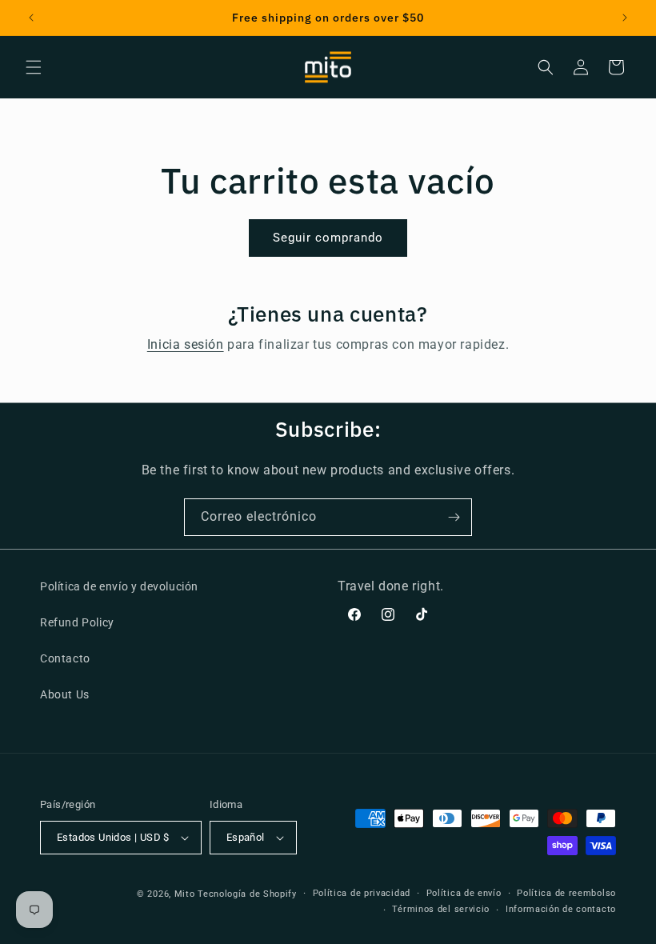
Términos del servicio (441, 909)
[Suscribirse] (453, 517)
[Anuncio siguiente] (624, 17)
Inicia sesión (185, 344)
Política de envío (464, 893)
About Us (65, 694)
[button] (33, 67)
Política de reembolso (566, 893)
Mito (184, 894)
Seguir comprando (328, 237)
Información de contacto (561, 909)
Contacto (65, 658)
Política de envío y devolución (119, 586)
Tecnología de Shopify (247, 894)
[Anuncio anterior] (31, 17)
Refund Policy (77, 622)
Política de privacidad (361, 893)
